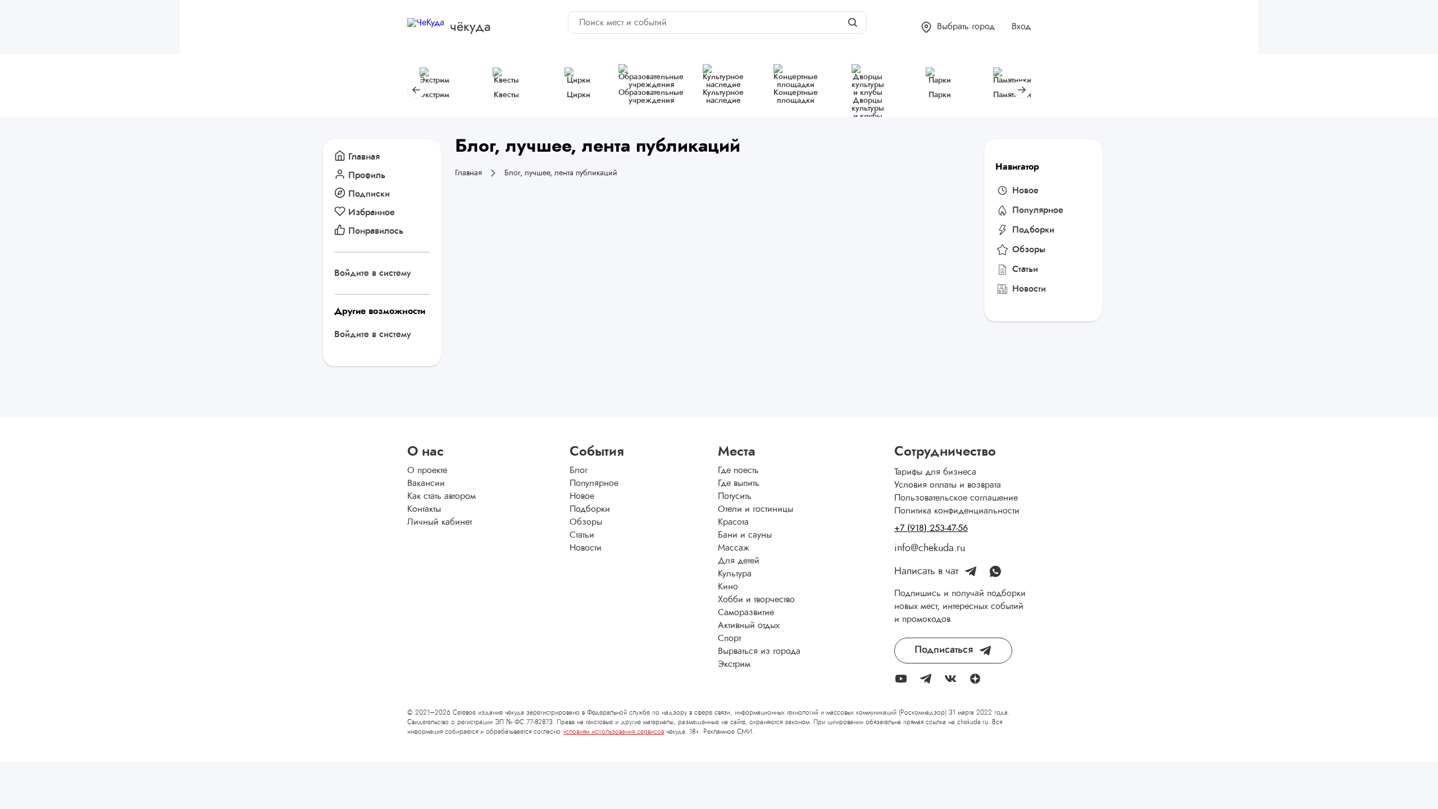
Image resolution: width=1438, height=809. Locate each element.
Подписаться (943, 650)
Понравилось (375, 230)
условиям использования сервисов (613, 731)
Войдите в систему (372, 273)
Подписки (369, 193)
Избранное (371, 212)
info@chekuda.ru (929, 548)
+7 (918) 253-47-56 (931, 528)
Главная (364, 156)
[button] (958, 27)
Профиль (366, 175)
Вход (1021, 26)
